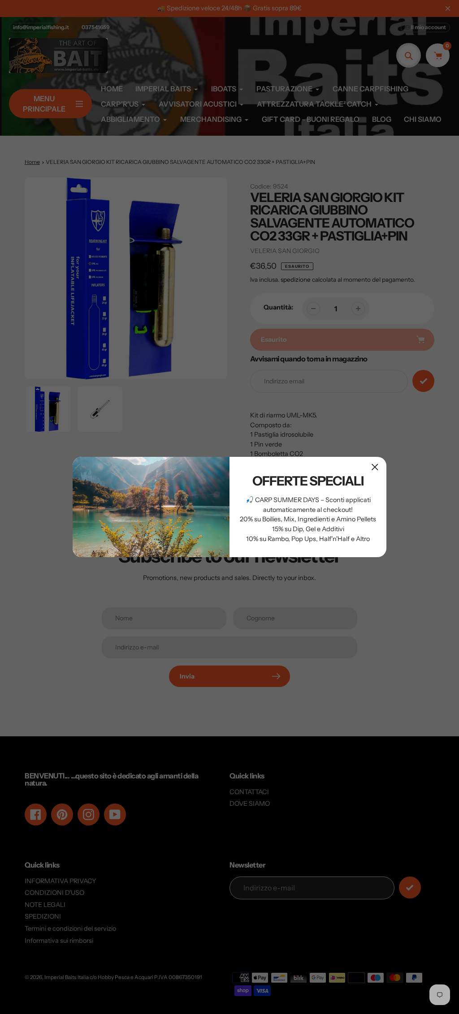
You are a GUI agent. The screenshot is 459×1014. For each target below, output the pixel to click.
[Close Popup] (375, 467)
